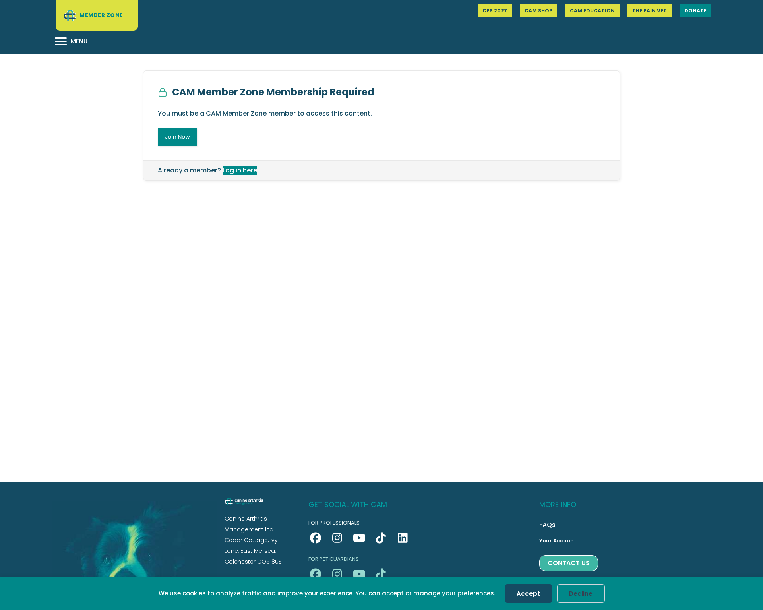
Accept (528, 593)
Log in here (240, 170)
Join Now (177, 137)
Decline (581, 593)
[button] (315, 538)
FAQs (547, 524)
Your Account (557, 540)
